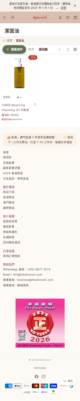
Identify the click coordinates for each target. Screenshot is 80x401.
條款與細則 (10, 231)
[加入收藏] (35, 104)
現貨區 (7, 157)
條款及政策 (40, 368)
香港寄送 (9, 197)
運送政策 (9, 226)
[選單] (4, 17)
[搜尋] (13, 17)
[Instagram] (43, 376)
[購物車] (75, 17)
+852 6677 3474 (38, 269)
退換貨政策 (10, 221)
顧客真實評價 (11, 167)
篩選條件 (17, 49)
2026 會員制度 (13, 173)
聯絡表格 (23, 285)
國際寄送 (9, 207)
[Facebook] (36, 376)
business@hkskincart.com (35, 279)
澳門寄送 (9, 202)
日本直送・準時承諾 (16, 178)
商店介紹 (9, 191)
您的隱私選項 (11, 242)
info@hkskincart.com (27, 274)
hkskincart (44, 359)
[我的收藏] (67, 17)
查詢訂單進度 (11, 255)
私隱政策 (9, 237)
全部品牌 (9, 162)
